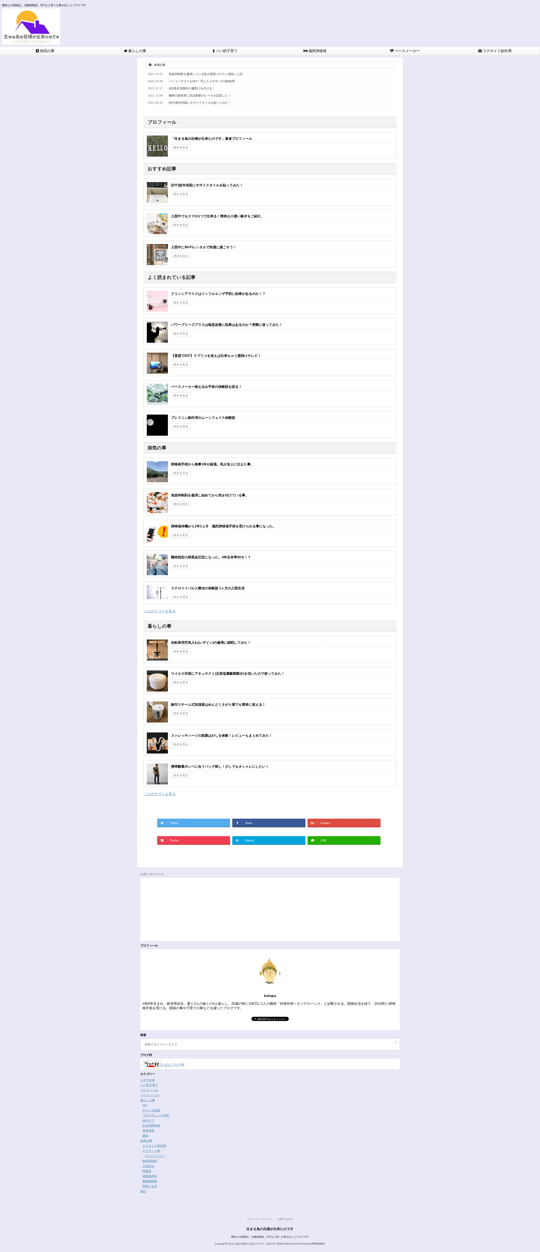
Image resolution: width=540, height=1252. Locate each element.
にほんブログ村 (173, 1065)
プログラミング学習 (155, 1115)
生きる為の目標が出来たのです (270, 1229)
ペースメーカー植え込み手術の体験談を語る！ (206, 386)
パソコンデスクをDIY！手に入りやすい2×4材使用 (202, 81)
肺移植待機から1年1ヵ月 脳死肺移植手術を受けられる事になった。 (223, 526)
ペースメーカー (407, 51)
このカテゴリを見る (159, 611)
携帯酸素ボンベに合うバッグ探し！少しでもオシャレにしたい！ (220, 766)
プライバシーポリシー (260, 1219)
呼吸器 (146, 1171)
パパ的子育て (226, 51)
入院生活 (148, 1166)
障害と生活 (149, 1186)
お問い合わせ (285, 1219)
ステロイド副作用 (497, 51)
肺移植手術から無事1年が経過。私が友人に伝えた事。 (212, 464)
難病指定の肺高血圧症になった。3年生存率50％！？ (211, 557)
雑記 (143, 1191)
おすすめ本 (147, 1080)
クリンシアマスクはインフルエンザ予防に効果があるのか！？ (218, 294)
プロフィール (149, 1090)
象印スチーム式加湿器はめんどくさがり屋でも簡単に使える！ (218, 704)
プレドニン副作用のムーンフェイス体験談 (203, 417)
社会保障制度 (151, 1125)
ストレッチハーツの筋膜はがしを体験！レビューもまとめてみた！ (221, 735)
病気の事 (46, 51)
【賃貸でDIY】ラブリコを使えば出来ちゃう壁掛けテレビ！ (216, 355)
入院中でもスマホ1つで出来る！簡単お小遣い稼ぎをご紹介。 (217, 216)
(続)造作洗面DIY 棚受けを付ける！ (192, 88)
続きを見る (180, 147)
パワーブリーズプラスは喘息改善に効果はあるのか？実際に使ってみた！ (226, 324)
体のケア (148, 1120)
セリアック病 (151, 1151)
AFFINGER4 (317, 1243)
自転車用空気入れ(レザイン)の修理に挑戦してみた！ (211, 642)
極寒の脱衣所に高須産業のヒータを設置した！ (200, 95)
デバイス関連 (151, 1110)
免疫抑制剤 (149, 1161)
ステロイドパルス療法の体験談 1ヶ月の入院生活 (208, 588)
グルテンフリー (154, 1156)
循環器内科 (149, 1176)
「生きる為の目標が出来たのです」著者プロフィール (211, 138)
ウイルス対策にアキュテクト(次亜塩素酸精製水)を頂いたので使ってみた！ (228, 673)
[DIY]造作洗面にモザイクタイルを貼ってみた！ (200, 102)
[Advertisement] (269, 909)
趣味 (145, 1135)
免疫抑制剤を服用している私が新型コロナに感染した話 (206, 74)
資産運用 (148, 1130)
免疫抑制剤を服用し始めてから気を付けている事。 (210, 495)
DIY (144, 1105)
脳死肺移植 (317, 51)
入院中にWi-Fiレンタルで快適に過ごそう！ (203, 247)
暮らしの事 (136, 51)
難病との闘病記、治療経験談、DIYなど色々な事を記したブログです (270, 1236)
